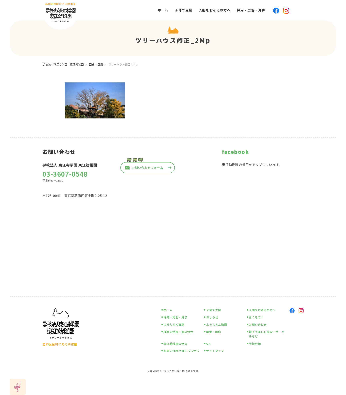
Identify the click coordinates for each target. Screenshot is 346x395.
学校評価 (255, 344)
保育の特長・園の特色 (178, 332)
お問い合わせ (258, 325)
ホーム (163, 10)
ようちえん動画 (216, 325)
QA (208, 344)
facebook (235, 151)
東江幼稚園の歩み (175, 344)
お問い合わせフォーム (147, 167)
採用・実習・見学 (251, 10)
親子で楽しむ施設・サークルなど (267, 334)
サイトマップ (215, 351)
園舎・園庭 (213, 332)
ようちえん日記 (174, 325)
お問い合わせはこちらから (181, 351)
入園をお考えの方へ (214, 10)
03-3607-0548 (65, 173)
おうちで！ (256, 317)
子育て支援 (183, 10)
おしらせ (212, 317)
